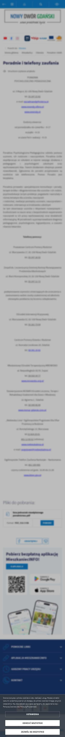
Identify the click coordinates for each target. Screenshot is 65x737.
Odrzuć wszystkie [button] (33, 723)
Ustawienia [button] (32, 714)
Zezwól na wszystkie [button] (32, 731)
